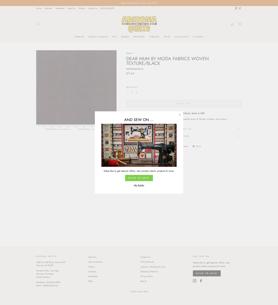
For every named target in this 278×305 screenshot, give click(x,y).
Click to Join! (139, 177)
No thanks (139, 185)
